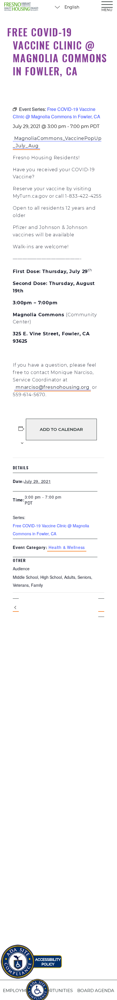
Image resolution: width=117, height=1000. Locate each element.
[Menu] (107, 4)
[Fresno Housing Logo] (21, 7)
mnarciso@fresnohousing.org (52, 387)
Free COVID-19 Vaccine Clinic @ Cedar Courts (101, 607)
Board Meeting (16, 607)
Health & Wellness (67, 547)
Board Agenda (95, 990)
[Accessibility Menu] (37, 987)
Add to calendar (61, 429)
